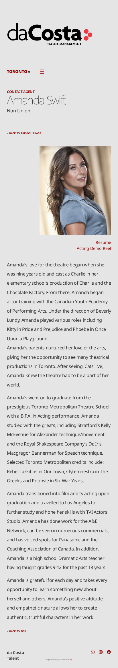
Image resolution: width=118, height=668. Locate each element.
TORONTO (17, 71)
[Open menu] (42, 71)
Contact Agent (21, 91)
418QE (70, 660)
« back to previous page (24, 133)
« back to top (16, 631)
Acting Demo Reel (94, 248)
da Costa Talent (15, 655)
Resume (103, 242)
